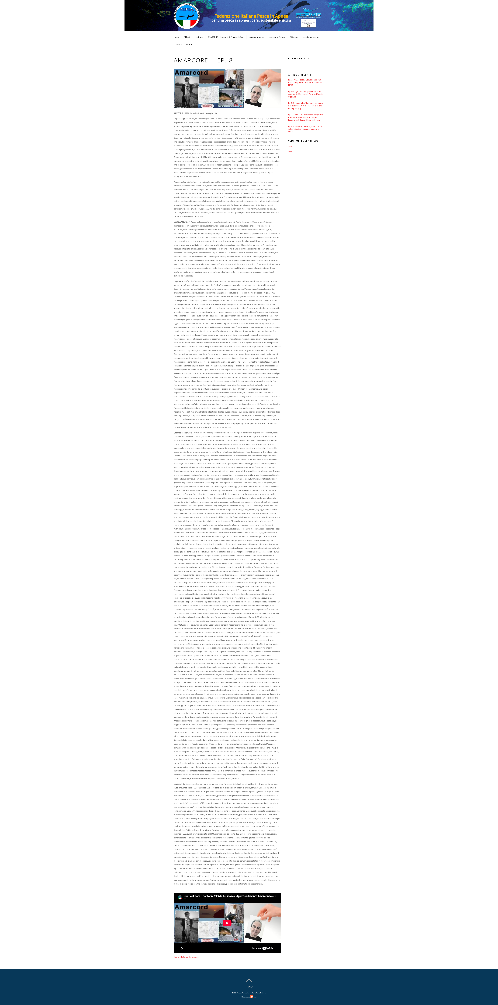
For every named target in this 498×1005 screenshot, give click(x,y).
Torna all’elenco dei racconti (186, 957)
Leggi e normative (311, 37)
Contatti (190, 44)
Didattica (294, 37)
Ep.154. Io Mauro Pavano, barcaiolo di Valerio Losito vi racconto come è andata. (305, 129)
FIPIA (290, 147)
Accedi (179, 44)
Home (176, 37)
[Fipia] (187, 27)
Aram (255, 997)
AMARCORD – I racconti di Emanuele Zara (226, 37)
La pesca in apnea (256, 37)
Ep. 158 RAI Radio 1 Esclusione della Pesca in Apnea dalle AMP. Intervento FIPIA (305, 82)
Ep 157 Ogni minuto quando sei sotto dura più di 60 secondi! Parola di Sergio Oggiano (305, 94)
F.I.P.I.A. (187, 37)
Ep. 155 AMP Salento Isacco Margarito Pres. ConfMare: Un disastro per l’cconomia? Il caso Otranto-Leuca (305, 117)
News (290, 151)
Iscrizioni (199, 37)
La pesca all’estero (277, 37)
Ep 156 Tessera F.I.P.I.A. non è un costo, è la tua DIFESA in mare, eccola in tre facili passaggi (306, 106)
